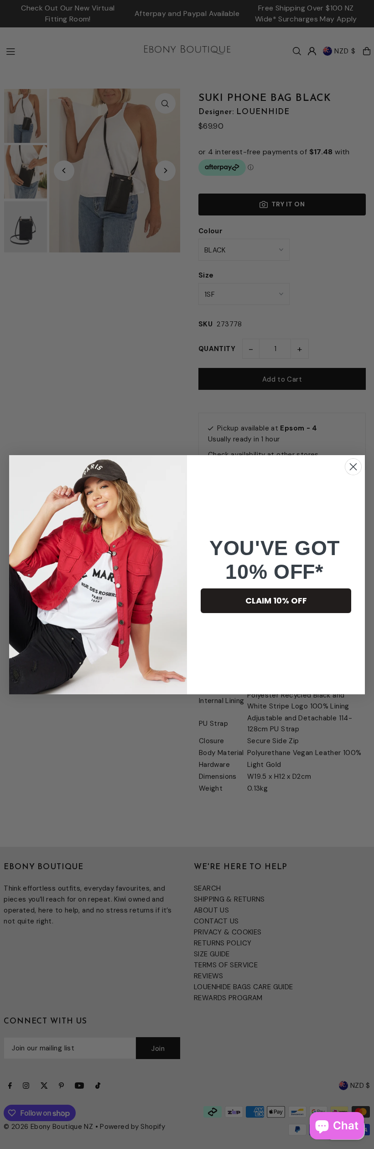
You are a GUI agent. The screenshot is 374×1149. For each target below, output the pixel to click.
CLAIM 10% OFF (276, 600)
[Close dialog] (353, 467)
